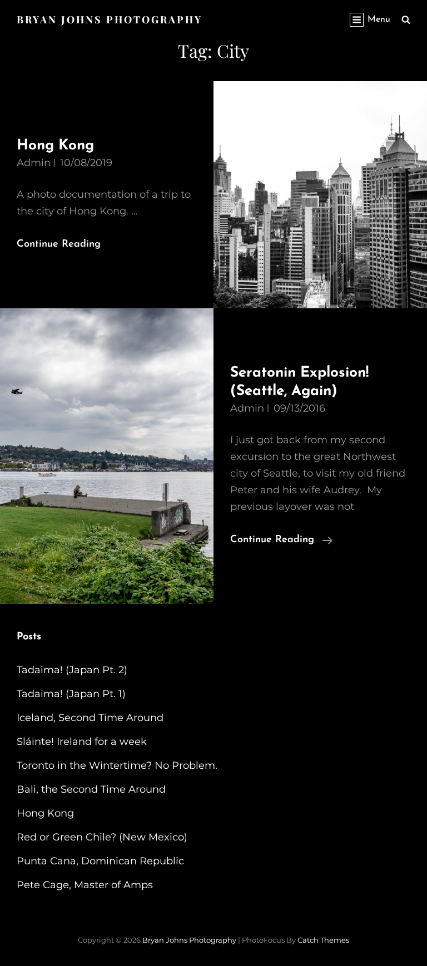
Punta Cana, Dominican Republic (100, 861)
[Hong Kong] (320, 194)
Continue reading (281, 541)
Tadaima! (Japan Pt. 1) (71, 694)
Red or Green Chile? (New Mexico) (102, 837)
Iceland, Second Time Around (90, 718)
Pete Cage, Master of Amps (85, 885)
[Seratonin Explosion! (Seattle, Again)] (107, 456)
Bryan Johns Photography (109, 19)
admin (34, 163)
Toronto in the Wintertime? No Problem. (117, 765)
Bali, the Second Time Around (91, 789)
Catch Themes (323, 939)
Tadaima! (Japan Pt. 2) (72, 670)
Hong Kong (55, 145)
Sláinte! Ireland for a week (82, 741)
